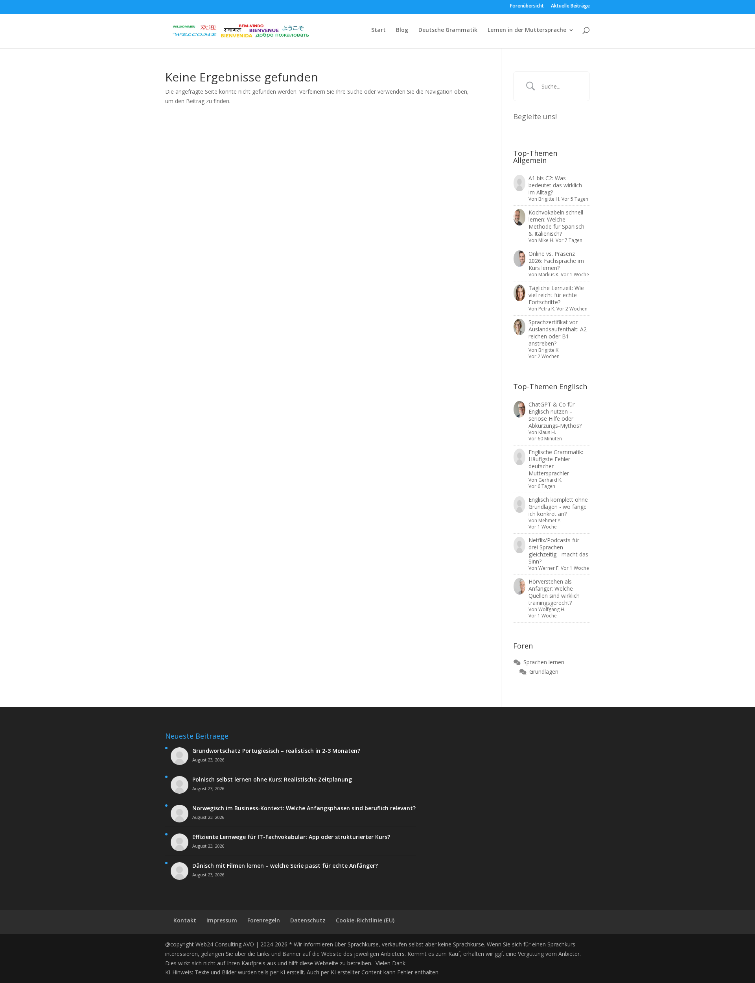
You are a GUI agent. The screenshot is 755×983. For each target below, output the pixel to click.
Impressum (221, 920)
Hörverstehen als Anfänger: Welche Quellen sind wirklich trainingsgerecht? (554, 592)
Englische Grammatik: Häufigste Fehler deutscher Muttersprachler (555, 462)
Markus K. (549, 274)
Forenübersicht (527, 6)
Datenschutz (308, 920)
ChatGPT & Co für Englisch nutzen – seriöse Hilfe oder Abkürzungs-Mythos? (555, 415)
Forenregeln (263, 920)
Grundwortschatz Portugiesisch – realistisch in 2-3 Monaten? (276, 750)
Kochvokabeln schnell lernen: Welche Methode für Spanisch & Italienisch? (556, 223)
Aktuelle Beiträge (570, 6)
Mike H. (546, 240)
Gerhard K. (550, 480)
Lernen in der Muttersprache (527, 30)
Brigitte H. (549, 199)
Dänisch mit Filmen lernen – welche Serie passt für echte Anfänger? (285, 865)
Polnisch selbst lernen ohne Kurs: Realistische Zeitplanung (272, 779)
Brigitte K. (549, 350)
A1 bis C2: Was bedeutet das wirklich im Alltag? (555, 185)
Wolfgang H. (551, 609)
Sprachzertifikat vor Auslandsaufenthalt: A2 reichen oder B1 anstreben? (557, 332)
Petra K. (546, 308)
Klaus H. (547, 432)
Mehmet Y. (550, 520)
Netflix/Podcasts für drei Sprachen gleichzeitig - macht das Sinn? (558, 550)
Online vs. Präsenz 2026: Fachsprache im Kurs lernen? (556, 261)
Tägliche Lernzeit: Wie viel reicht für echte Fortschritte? (556, 295)
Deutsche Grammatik (447, 30)
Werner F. (549, 568)
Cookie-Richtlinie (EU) (365, 920)
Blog (402, 30)
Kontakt (184, 920)
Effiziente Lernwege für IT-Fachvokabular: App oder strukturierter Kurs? (291, 837)
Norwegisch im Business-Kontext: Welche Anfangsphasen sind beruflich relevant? (304, 808)
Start (378, 30)
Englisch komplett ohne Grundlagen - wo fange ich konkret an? (558, 506)
